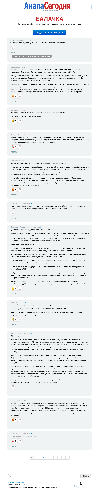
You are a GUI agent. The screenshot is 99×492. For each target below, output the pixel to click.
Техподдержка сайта (15, 482)
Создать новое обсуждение (49, 32)
